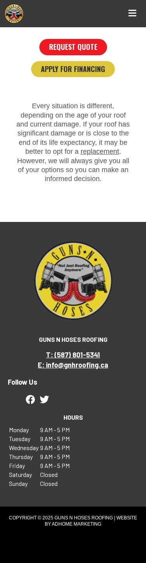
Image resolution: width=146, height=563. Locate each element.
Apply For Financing (73, 69)
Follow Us (22, 382)
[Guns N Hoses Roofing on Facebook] (30, 399)
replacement (100, 151)
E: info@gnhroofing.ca (73, 365)
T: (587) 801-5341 (73, 354)
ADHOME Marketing (76, 524)
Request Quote (73, 47)
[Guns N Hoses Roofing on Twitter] (44, 399)
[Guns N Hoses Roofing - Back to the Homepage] (14, 13)
